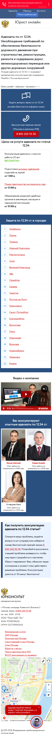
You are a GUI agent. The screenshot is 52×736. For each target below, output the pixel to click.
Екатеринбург (17, 319)
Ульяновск (14, 357)
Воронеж (14, 344)
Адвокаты (13, 11)
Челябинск (15, 229)
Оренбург (14, 280)
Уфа (11, 274)
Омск (12, 331)
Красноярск (15, 306)
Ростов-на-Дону (18, 299)
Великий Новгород (19, 267)
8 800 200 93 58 (23, 611)
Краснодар (15, 338)
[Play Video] (3, 408)
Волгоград (15, 325)
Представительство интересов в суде (25, 184)
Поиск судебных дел (27, 14)
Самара (13, 287)
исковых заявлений (28, 169)
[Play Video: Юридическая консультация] (26, 394)
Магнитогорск (17, 255)
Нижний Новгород (19, 248)
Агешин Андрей (38, 463)
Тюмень (13, 242)
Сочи (12, 261)
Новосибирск (16, 351)
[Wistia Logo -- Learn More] (43, 408)
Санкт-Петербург (18, 312)
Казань (13, 363)
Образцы (27, 11)
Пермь (12, 235)
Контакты (41, 11)
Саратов (13, 293)
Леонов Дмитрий (13, 463)
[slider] (23, 408)
